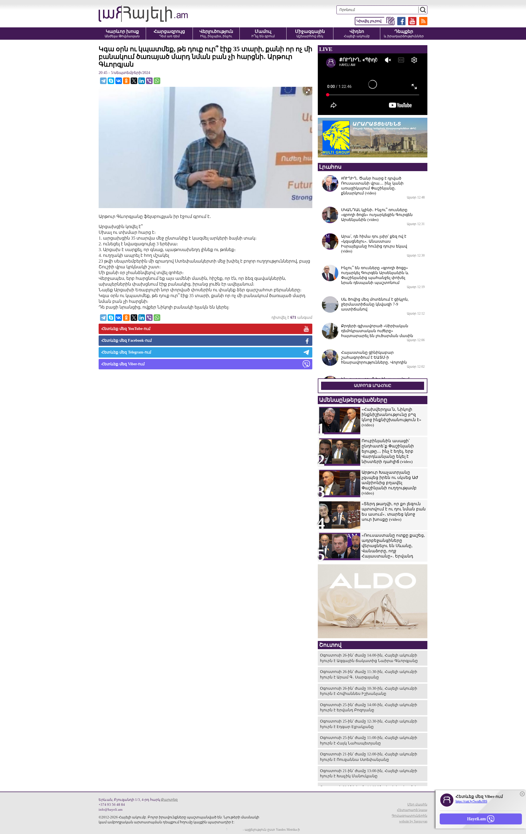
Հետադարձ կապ (412, 810)
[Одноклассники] (126, 80)
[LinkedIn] (141, 80)
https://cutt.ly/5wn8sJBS (471, 801)
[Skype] (111, 80)
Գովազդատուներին (409, 816)
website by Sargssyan (413, 821)
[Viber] (149, 80)
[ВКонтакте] (118, 80)
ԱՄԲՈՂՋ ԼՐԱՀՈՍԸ (372, 386)
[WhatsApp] (157, 80)
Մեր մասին (417, 804)
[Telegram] (103, 80)
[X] (134, 80)
